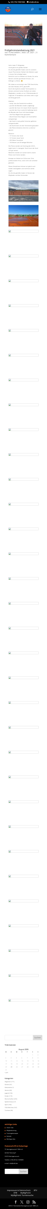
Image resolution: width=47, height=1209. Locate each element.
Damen (7, 1084)
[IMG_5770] (23, 301)
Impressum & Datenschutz (19, 1190)
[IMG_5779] (23, 425)
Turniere (7, 1110)
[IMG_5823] (23, 524)
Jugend (7, 1093)
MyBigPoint (25, 1193)
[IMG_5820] (23, 499)
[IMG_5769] (23, 276)
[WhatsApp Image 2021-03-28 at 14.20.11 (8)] (23, 797)
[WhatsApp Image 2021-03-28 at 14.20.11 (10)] (23, 822)
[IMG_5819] (23, 474)
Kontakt (9, 1136)
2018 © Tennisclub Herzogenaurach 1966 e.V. (23, 1206)
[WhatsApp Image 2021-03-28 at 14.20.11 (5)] (23, 723)
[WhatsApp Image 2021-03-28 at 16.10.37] (23, 946)
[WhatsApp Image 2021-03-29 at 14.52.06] (23, 1020)
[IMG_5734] (23, 226)
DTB (15, 1193)
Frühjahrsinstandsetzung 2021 (20, 50)
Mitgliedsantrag (11, 1130)
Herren (7, 1090)
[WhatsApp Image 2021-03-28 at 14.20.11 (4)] (23, 698)
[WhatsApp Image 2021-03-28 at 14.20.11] (23, 921)
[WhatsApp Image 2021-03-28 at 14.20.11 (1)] (23, 623)
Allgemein (8, 1082)
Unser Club (10, 1127)
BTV (35, 1190)
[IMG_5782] (23, 450)
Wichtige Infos (11, 1139)
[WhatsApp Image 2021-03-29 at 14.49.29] (23, 971)
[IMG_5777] (23, 400)
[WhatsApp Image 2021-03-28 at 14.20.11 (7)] (23, 772)
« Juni (6, 1072)
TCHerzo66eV (14, 52)
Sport (6, 1104)
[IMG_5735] (23, 251)
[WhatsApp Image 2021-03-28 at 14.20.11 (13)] (23, 896)
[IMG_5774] (23, 350)
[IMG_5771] (23, 326)
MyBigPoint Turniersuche (22, 1195)
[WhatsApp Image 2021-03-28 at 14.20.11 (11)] (23, 847)
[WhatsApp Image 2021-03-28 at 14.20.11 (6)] (23, 747)
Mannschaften (9, 1099)
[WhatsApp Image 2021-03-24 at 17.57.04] (23, 574)
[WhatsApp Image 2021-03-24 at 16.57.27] (23, 549)
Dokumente (8, 1087)
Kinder (7, 1096)
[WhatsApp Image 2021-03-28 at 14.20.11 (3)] (23, 648)
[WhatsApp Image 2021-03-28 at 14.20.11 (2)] (23, 673)
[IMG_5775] (23, 375)
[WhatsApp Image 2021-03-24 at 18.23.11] (23, 598)
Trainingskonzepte (12, 1133)
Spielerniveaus (9, 1102)
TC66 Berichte (9, 1107)
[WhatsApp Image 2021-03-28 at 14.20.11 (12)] (23, 871)
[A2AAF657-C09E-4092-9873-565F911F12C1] (23, 202)
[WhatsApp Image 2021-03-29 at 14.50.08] (23, 995)
